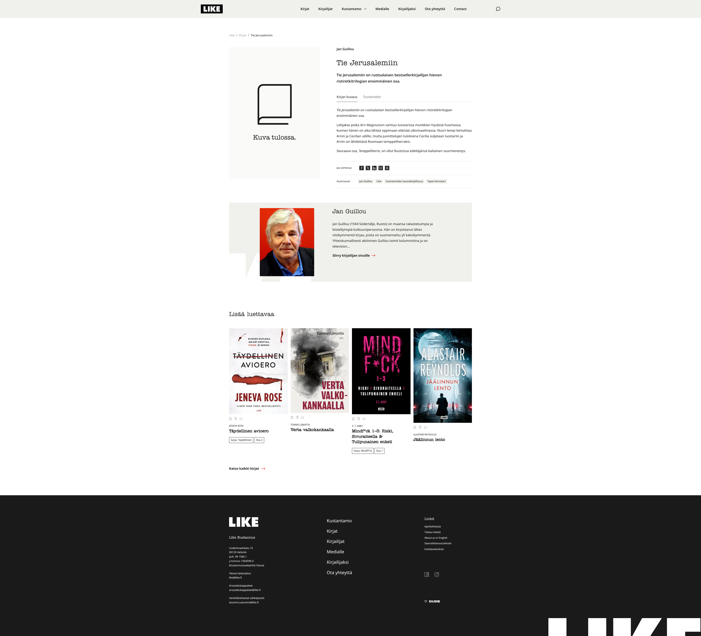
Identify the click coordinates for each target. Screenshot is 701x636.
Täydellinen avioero (249, 432)
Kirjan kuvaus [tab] (347, 97)
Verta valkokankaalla (312, 430)
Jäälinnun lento (429, 440)
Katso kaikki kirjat (244, 468)
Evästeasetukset (434, 549)
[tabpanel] (404, 130)
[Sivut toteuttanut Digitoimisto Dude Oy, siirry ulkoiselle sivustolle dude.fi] (432, 601)
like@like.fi (235, 577)
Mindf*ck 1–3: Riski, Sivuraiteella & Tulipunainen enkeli (372, 437)
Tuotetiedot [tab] (372, 97)
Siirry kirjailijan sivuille (351, 255)
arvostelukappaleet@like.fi (245, 590)
